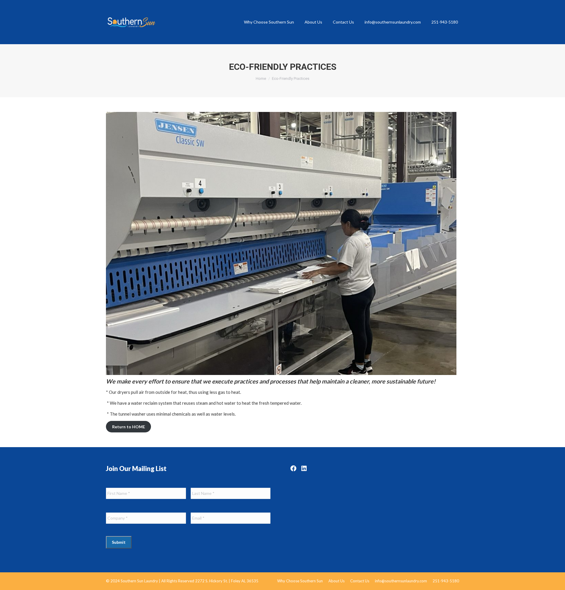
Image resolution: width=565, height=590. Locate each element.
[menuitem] (269, 22)
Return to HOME (128, 426)
